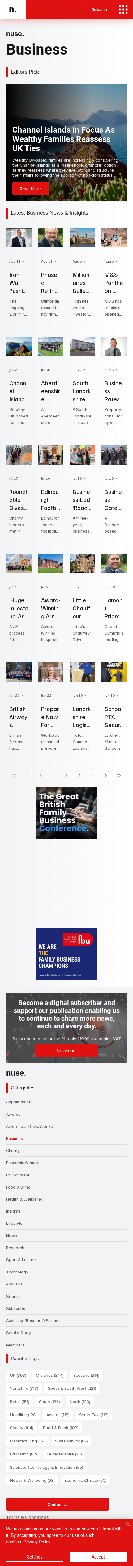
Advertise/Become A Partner (33, 1320)
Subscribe (15, 1308)
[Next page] (105, 775)
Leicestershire (66, 1453)
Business (14, 1138)
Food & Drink (18, 1186)
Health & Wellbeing (24, 1199)
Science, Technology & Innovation (48, 1467)
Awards (13, 1114)
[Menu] (123, 9)
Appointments (19, 1101)
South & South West (74, 1388)
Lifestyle (14, 1223)
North (82, 1401)
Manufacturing (29, 1440)
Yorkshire (26, 1388)
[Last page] (118, 775)
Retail (21, 1401)
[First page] (14, 775)
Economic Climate (23, 1162)
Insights (13, 1211)
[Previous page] (27, 775)
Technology (17, 1271)
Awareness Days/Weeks (29, 1126)
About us (14, 1283)
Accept (98, 1557)
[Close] (124, 1527)
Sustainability (73, 1440)
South (51, 1401)
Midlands (51, 1375)
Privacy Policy (37, 1541)
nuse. (15, 33)
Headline (25, 1414)
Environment (17, 1174)
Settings (35, 1557)
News (11, 1235)
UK (20, 1375)
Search (13, 1296)
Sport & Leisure (21, 1259)
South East (95, 1414)
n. (13, 9)
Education (25, 1453)
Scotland (88, 1375)
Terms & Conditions (27, 1517)
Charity (13, 1150)
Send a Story (18, 1332)
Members (15, 1344)
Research (15, 1247)
